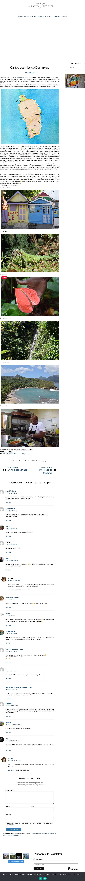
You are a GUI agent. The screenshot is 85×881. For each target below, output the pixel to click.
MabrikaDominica (36, 460)
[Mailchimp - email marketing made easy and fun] (72, 870)
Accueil (20, 16)
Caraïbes (21, 460)
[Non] (83, 876)
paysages (44, 460)
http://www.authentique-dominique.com (17, 453)
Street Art (33, 16)
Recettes (26, 16)
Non (45, 878)
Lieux (46, 16)
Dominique (28, 460)
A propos (64, 16)
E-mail (33, 806)
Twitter (15, 77)
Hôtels (51, 16)
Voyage (40, 16)
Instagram (21, 77)
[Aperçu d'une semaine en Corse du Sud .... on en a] (19, 856)
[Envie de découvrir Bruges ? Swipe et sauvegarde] (6, 856)
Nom (8, 806)
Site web (8, 815)
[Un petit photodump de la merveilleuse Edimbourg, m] (13, 856)
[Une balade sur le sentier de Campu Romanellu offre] (26, 856)
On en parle (57, 16)
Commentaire (10, 790)
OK (40, 878)
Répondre (8, 502)
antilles (17, 460)
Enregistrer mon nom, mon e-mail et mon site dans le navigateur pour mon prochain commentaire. (30, 823)
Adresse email (38, 859)
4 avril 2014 (31, 72)
